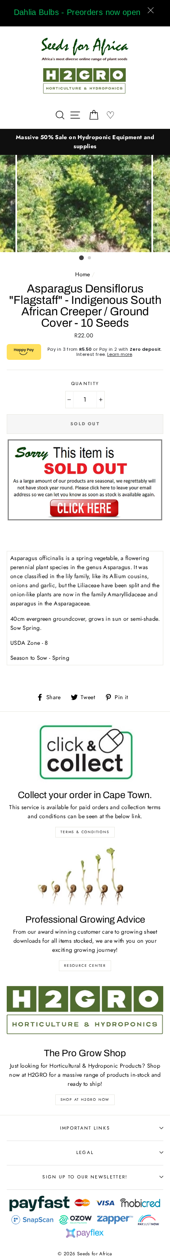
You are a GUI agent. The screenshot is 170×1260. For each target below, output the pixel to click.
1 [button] (81, 257)
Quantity (85, 383)
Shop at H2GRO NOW (85, 1099)
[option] (85, 142)
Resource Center (85, 965)
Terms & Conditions (84, 831)
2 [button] (90, 258)
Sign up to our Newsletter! (84, 1177)
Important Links (85, 1128)
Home (82, 274)
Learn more (119, 354)
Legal (85, 1152)
